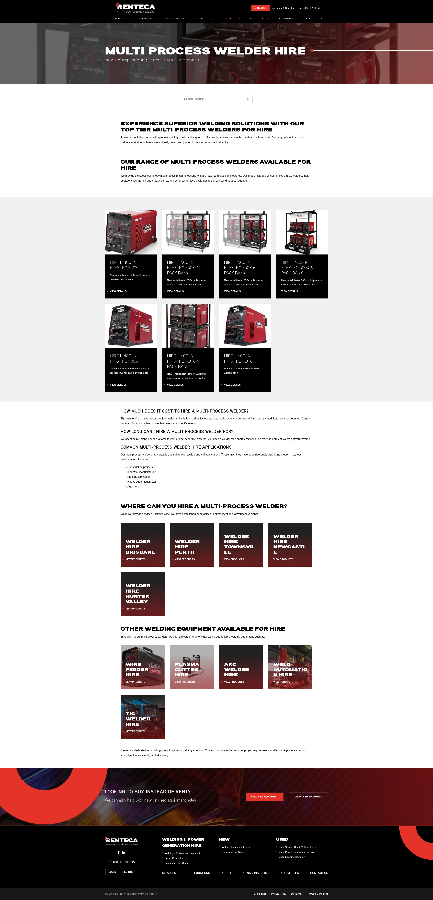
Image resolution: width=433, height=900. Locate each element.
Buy (228, 18)
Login (279, 8)
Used (282, 839)
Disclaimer (296, 893)
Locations (286, 18)
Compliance (260, 893)
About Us (256, 18)
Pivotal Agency (149, 893)
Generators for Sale (232, 852)
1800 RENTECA (123, 862)
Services (145, 18)
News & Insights (255, 873)
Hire (201, 18)
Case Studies (174, 18)
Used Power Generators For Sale (297, 852)
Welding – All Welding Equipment (140, 60)
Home (118, 18)
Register (289, 8)
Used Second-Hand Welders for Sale (298, 847)
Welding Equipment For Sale (237, 847)
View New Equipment (264, 796)
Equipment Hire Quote (177, 863)
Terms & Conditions (317, 893)
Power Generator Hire (176, 858)
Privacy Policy (278, 893)
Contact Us (314, 18)
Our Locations (198, 873)
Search (262, 8)
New (224, 839)
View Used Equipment (309, 796)
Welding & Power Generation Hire (183, 842)
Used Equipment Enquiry (292, 857)
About (226, 873)
